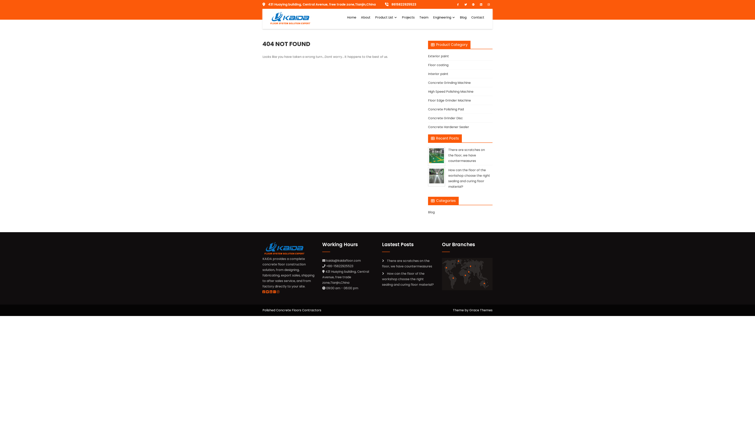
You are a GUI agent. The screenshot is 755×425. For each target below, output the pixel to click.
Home (351, 17)
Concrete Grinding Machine (449, 82)
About (365, 17)
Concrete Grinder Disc (445, 118)
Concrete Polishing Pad (446, 109)
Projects (408, 17)
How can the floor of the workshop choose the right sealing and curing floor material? (408, 279)
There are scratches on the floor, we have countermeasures (466, 155)
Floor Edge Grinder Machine (449, 100)
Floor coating (438, 65)
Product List (384, 17)
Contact (477, 17)
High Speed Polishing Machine (450, 91)
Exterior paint (438, 56)
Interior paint (438, 74)
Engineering (442, 17)
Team (423, 17)
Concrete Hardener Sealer (448, 127)
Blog (463, 17)
